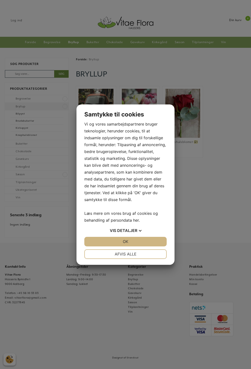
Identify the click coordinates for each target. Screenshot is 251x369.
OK (125, 241)
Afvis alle (126, 254)
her (136, 220)
